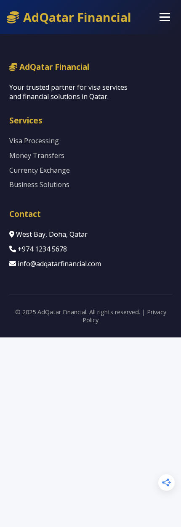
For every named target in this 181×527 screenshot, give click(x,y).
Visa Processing (34, 140)
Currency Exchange (39, 170)
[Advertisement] (90, 432)
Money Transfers (36, 155)
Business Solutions (39, 184)
